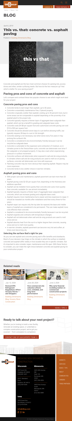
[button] (61, 2)
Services (62, 364)
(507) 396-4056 (39, 380)
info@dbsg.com (24, 409)
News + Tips (14, 10)
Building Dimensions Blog (21, 38)
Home (6, 10)
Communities (63, 376)
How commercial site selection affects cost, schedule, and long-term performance (35, 290)
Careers (62, 380)
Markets (62, 360)
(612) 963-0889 (39, 393)
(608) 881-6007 (22, 374)
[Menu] (66, 2)
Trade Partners (64, 384)
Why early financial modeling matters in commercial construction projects (58, 289)
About (61, 372)
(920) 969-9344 (22, 384)
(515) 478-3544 (22, 404)
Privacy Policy (49, 419)
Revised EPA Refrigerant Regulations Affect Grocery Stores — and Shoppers (13, 290)
